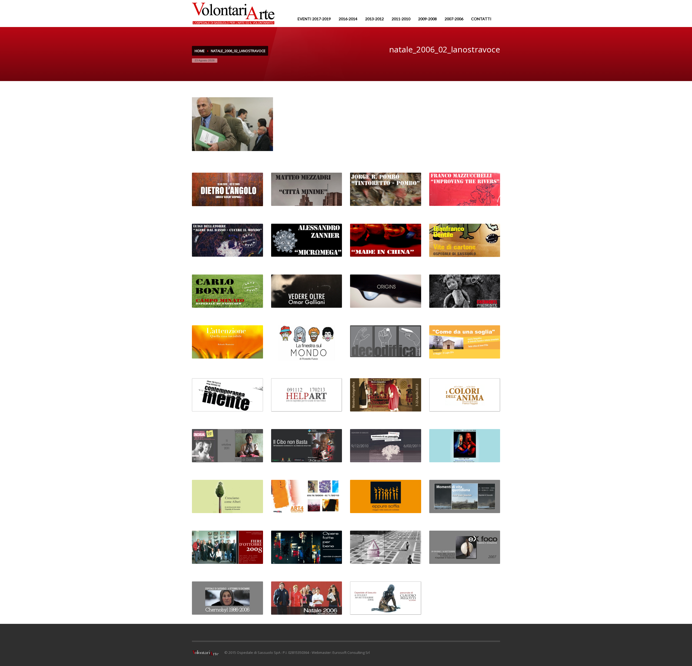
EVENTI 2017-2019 (314, 18)
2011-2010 (401, 18)
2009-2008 (427, 18)
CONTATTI (481, 18)
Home (200, 50)
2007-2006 (454, 18)
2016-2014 (348, 18)
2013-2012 (374, 18)
